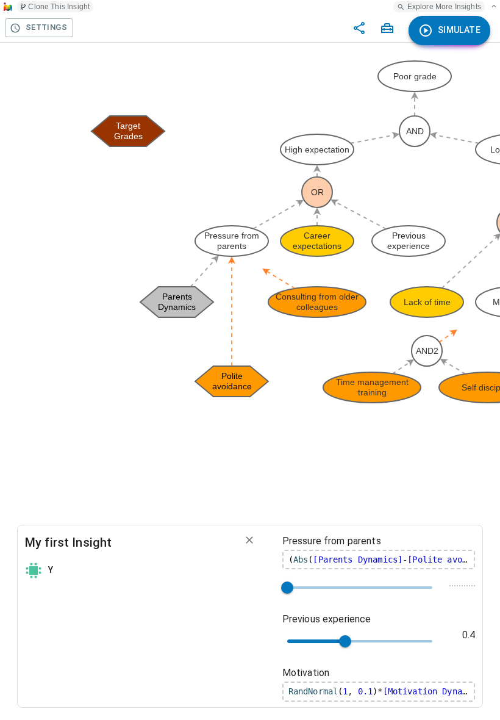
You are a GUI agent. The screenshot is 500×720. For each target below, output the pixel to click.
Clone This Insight (59, 6)
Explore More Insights (444, 6)
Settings (46, 27)
